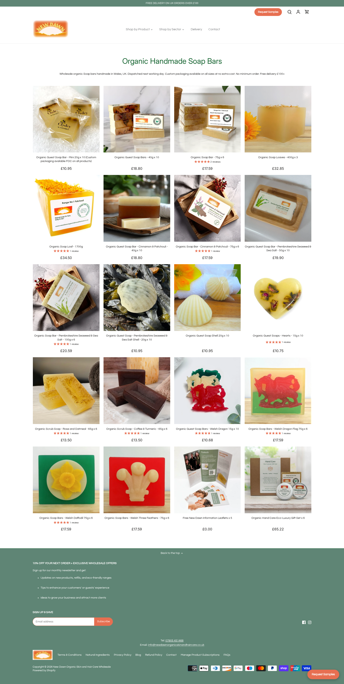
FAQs (227, 655)
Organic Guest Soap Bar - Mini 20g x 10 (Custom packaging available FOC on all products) (66, 159)
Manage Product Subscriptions (200, 655)
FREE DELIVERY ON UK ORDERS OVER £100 (172, 3)
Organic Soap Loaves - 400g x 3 (278, 157)
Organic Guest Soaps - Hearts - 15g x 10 (278, 335)
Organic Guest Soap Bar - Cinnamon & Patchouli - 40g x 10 (137, 248)
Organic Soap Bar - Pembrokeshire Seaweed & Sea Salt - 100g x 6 (66, 337)
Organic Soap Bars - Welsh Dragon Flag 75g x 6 (278, 429)
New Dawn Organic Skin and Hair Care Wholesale (82, 667)
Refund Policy (153, 655)
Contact (171, 655)
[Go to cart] (307, 12)
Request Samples (323, 674)
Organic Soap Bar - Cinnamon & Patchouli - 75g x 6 (207, 246)
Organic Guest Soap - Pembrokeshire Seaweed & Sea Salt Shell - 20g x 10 (136, 337)
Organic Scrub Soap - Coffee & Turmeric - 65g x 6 (136, 429)
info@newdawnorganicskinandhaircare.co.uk (176, 645)
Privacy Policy (122, 655)
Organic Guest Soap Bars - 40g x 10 (136, 157)
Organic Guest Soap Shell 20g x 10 (207, 335)
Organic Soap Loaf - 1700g (66, 246)
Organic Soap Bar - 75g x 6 (207, 157)
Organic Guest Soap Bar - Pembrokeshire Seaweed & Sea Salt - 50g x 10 (278, 248)
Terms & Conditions (70, 655)
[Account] (298, 12)
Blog (138, 655)
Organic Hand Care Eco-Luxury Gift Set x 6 (278, 518)
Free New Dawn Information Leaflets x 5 (207, 518)
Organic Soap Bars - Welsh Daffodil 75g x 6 (66, 518)
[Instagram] (309, 622)
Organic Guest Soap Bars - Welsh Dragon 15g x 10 (207, 429)
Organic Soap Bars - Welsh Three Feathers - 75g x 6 (137, 518)
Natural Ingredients (98, 655)
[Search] (289, 12)
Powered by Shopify (44, 670)
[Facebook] (304, 622)
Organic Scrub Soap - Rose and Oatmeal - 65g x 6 (66, 429)
